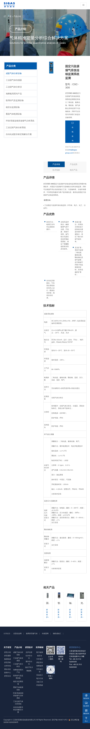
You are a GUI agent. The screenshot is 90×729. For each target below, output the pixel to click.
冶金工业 (39, 681)
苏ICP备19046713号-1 (60, 720)
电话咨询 (86, 696)
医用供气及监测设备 (15, 100)
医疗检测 (39, 652)
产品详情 (56, 164)
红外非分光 (29, 656)
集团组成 (7, 659)
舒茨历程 (7, 662)
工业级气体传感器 (14, 79)
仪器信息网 (17, 633)
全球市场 (7, 666)
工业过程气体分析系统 (16, 127)
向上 (86, 719)
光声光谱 (29, 652)
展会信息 (7, 669)
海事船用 (39, 666)
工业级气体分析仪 (14, 86)
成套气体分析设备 (14, 73)
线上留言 (86, 704)
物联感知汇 (57, 633)
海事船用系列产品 (14, 93)
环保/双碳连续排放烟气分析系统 (20, 120)
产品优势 (73, 164)
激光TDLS (29, 667)
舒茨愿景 (7, 655)
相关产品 (73, 170)
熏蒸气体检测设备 (14, 113)
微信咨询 (86, 711)
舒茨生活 (7, 676)
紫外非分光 (29, 662)
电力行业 (39, 678)
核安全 (39, 655)
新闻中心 (7, 672)
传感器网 (45, 633)
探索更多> (47, 613)
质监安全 (39, 662)
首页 (9, 16)
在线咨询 (72, 134)
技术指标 (56, 170)
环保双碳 (39, 685)
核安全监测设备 (13, 107)
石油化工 (39, 675)
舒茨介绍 (7, 652)
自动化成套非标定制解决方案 (19, 134)
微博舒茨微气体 (32, 633)
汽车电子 (39, 659)
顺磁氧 (28, 670)
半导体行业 (39, 670)
